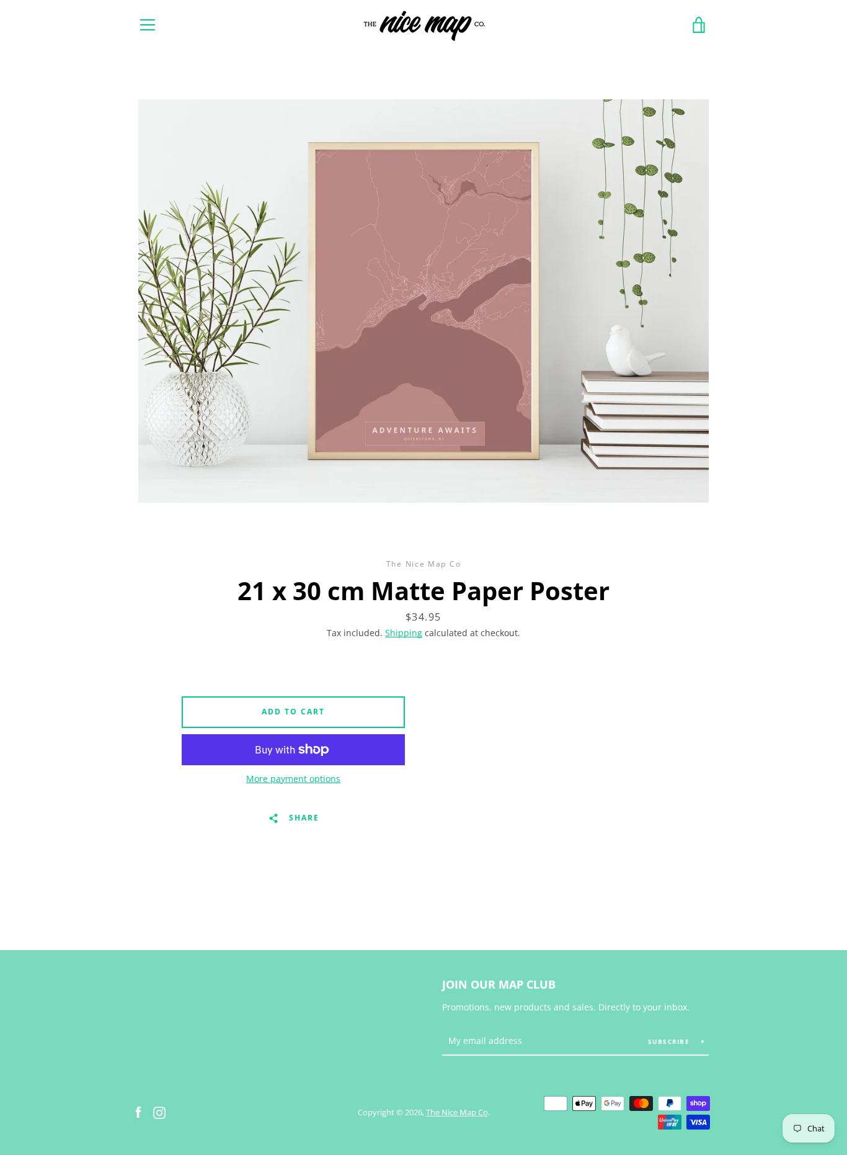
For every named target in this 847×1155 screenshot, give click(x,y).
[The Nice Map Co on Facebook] (138, 1111)
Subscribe (670, 1041)
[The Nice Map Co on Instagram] (159, 1111)
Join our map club (499, 984)
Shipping (403, 633)
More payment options (293, 778)
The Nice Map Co (457, 1112)
